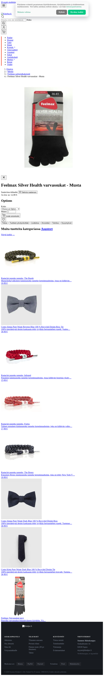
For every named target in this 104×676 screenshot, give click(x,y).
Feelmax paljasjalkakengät (19, 74)
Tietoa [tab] (4, 223)
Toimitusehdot (58, 644)
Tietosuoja (57, 647)
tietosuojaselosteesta (73, 7)
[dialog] (52, 9)
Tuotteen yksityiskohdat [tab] (19, 223)
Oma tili (7, 647)
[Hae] (3, 23)
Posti (63, 664)
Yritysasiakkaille (10, 650)
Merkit (10, 71)
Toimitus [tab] (55, 223)
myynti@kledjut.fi (84, 650)
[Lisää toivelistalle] (3, 220)
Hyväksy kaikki (76, 12)
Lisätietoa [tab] (35, 223)
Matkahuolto (74, 664)
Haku (29, 20)
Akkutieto (8, 640)
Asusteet (47, 229)
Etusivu (9, 69)
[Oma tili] (3, 27)
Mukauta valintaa (23, 12)
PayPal (30, 664)
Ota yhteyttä (9, 644)
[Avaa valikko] (3, 6)
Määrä (3, 211)
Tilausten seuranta (36, 640)
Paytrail (40, 664)
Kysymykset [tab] (67, 223)
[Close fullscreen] (3, 177)
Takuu (31, 653)
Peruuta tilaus (34, 644)
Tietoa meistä (58, 640)
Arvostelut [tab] (46, 223)
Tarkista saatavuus (28, 192)
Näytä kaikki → (8, 234)
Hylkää (62, 12)
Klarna (20, 664)
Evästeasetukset (59, 650)
